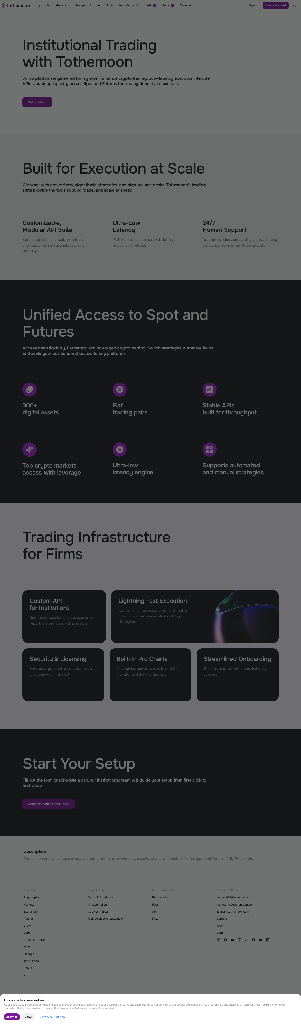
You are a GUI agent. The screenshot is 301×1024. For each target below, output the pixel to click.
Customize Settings (52, 1017)
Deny (28, 1017)
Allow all (11, 1017)
